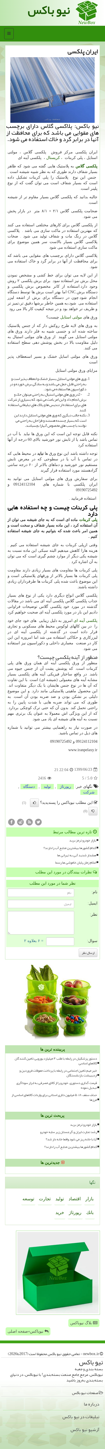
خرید (59, 1212)
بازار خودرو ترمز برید (82, 840)
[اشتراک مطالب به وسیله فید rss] (29, 822)
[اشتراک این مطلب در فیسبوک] (11, 822)
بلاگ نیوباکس (81, 1323)
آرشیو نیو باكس (85, 1429)
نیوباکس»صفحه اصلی (26, 1331)
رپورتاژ (65, 787)
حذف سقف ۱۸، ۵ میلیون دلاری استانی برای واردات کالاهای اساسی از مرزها (54, 1097)
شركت (89, 792)
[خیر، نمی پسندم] (92, 811)
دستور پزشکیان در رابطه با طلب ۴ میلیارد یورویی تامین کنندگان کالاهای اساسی (56, 1061)
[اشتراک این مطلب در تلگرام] (20, 822)
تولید (47, 787)
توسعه (28, 1198)
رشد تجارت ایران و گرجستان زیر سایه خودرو (68, 1132)
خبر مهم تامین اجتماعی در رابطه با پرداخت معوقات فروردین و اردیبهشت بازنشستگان (58, 1073)
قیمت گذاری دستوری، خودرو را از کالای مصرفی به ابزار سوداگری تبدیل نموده (56, 1085)
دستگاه (29, 787)
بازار (89, 1198)
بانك (90, 1212)
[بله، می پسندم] (34, 803)
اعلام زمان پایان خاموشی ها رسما (75, 862)
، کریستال (54, 158)
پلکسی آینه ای (85, 621)
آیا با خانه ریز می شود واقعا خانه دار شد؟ (71, 1139)
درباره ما (91, 1404)
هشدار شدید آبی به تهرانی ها (76, 855)
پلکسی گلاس (86, 166)
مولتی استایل (70, 317)
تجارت (45, 1198)
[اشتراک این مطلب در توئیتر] (38, 822)
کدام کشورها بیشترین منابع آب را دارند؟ (69, 848)
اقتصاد (75, 1198)
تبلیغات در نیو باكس (80, 1416)
